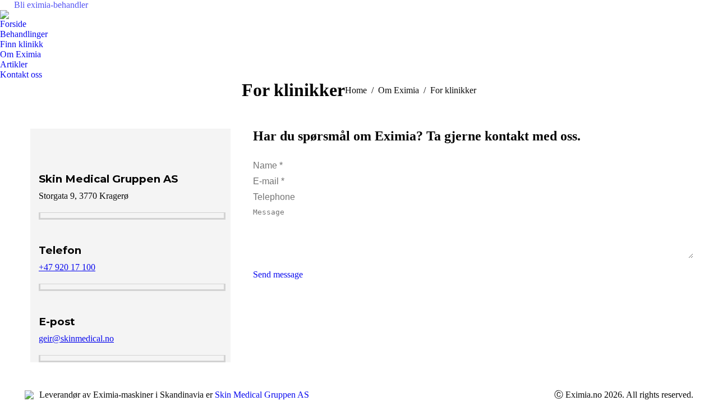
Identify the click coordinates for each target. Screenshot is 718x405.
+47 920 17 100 (67, 267)
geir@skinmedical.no (76, 338)
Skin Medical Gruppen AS (262, 394)
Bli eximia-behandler (51, 5)
